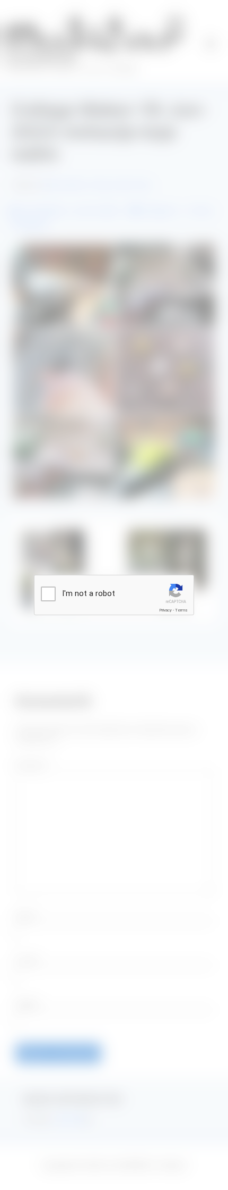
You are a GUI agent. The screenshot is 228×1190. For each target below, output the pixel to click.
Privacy (165, 610)
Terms (181, 610)
